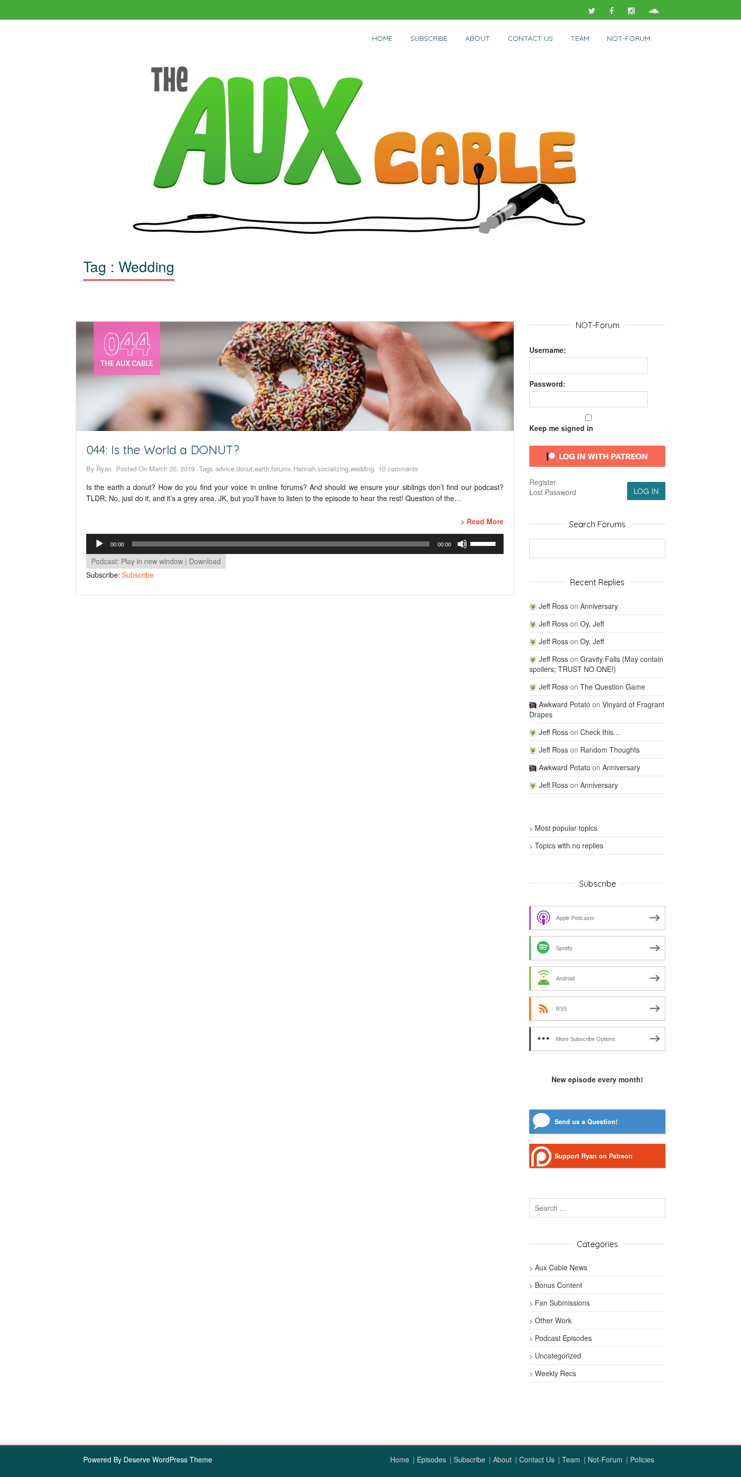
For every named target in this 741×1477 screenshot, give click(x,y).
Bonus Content (558, 1285)
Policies (642, 1459)
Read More (485, 521)
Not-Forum (605, 1459)
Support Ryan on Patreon (593, 1155)
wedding (362, 468)
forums (281, 468)
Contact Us (530, 38)
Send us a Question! (586, 1121)
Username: (547, 350)
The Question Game (612, 687)
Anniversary (599, 606)
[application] (295, 544)
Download (205, 561)
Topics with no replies (569, 845)
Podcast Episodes (563, 1338)
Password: (547, 384)
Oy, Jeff (592, 624)
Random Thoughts (610, 750)
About (477, 38)
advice (224, 468)
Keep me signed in (561, 428)
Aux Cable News (561, 1267)
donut (244, 468)
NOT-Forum (628, 38)
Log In (646, 490)
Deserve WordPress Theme (168, 1459)
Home (382, 38)
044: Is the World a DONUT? (162, 449)
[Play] (99, 544)
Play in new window (152, 561)
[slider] (484, 543)
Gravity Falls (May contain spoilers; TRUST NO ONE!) (596, 664)
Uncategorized (558, 1355)
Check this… (600, 732)
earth (262, 468)
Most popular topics (566, 828)
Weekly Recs (555, 1373)
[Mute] (462, 544)
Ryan (103, 468)
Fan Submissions (562, 1303)
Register (542, 482)
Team (580, 38)
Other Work (553, 1320)
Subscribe (429, 38)
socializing (333, 468)
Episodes (431, 1459)
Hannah (304, 468)
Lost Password (552, 492)
